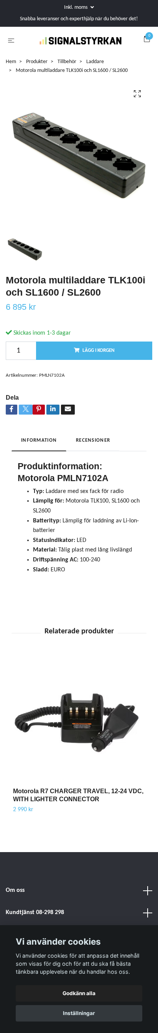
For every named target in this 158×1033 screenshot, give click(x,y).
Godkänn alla (79, 993)
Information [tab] (39, 458)
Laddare (95, 80)
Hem (11, 80)
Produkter (37, 80)
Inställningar (79, 1013)
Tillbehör (67, 80)
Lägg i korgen (98, 368)
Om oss (15, 909)
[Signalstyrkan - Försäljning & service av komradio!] (73, 54)
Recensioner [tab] (93, 458)
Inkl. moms (76, 7)
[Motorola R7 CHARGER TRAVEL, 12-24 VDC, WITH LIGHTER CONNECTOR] (79, 740)
